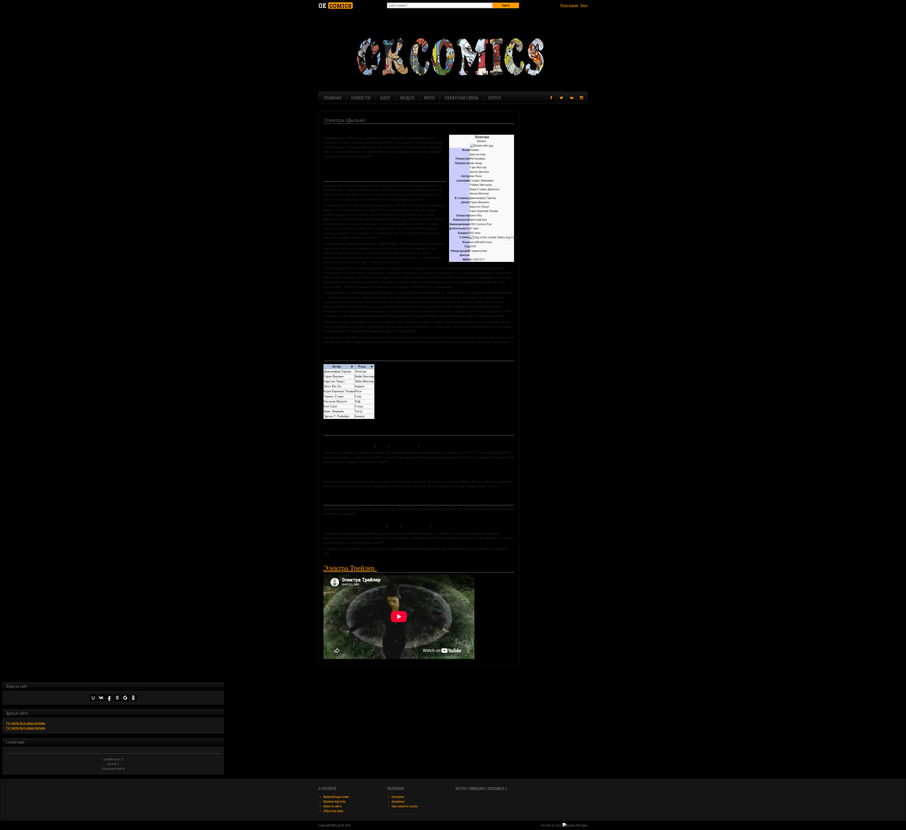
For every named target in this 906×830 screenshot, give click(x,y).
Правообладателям (336, 797)
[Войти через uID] (93, 697)
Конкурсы (398, 797)
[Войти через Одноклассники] (133, 697)
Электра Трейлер (350, 567)
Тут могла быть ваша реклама (25, 723)
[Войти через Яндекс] (117, 697)
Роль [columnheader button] (362, 366)
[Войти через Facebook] (109, 697)
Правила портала (334, 801)
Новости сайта (332, 806)
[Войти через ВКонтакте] (101, 697)
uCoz (559, 825)
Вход (584, 5)
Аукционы (398, 801)
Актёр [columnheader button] (336, 366)
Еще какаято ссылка (405, 806)
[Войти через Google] (125, 697)
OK (335, 5)
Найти (506, 5)
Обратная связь (333, 811)
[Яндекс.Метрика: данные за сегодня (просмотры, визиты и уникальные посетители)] (574, 825)
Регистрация (569, 5)
